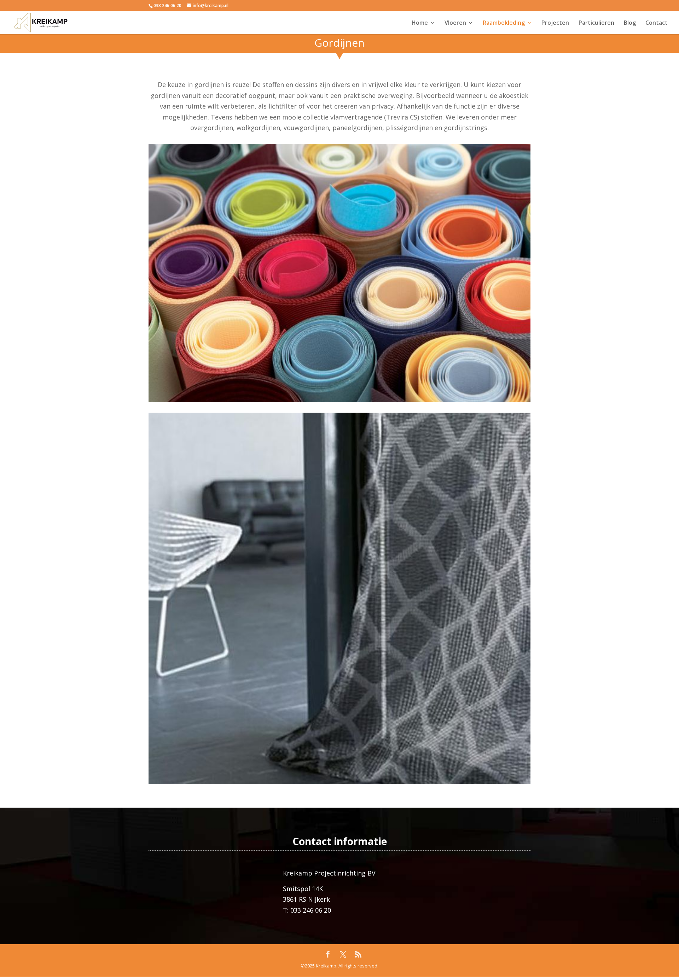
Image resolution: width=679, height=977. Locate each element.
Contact (656, 23)
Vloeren (455, 23)
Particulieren (596, 23)
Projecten (555, 23)
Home (420, 23)
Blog (630, 23)
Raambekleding (504, 23)
